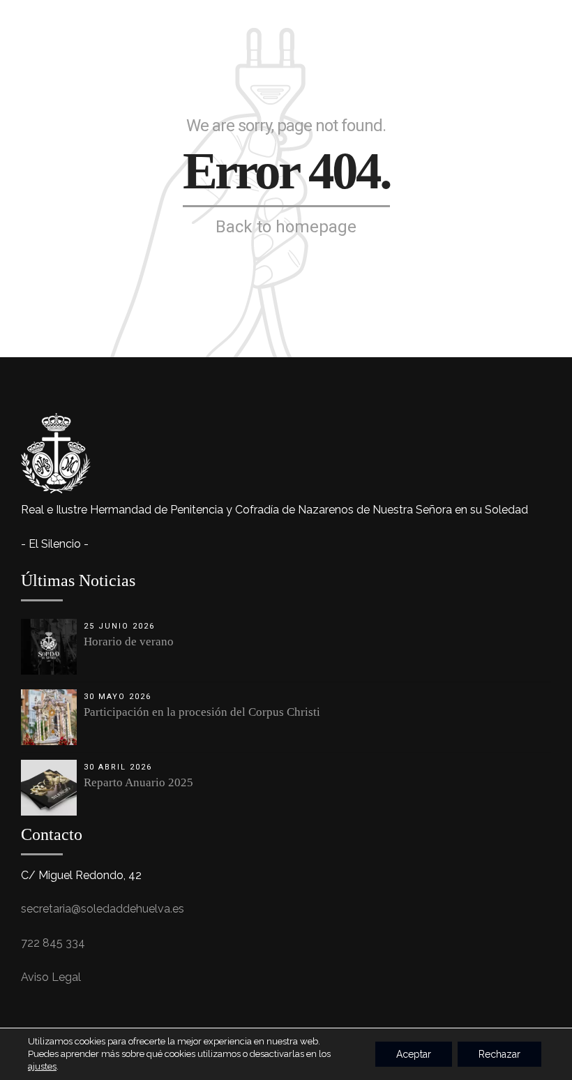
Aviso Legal (51, 977)
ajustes (42, 1066)
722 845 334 (53, 943)
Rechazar (499, 1054)
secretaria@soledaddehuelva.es (102, 908)
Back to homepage (286, 227)
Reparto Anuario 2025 (138, 782)
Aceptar (413, 1054)
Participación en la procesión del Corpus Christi (202, 712)
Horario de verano (129, 641)
